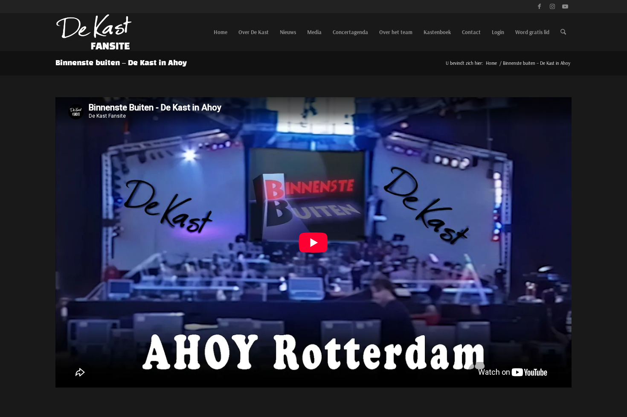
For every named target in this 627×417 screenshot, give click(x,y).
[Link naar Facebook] (539, 6)
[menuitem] (220, 32)
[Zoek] (563, 32)
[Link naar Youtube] (565, 6)
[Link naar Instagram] (552, 6)
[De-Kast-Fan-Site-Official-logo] (94, 32)
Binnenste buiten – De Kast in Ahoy (121, 63)
